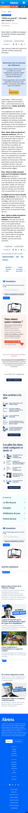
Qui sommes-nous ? (14, 794)
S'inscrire (6, 298)
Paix (22, 256)
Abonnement (14, 768)
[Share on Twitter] (18, 44)
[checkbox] (3, 293)
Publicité (14, 772)
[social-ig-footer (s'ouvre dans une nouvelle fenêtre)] (18, 785)
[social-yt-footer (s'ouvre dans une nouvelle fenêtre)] (9, 785)
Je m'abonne (5, 6)
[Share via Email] (21, 44)
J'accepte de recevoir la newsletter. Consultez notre (14, 294)
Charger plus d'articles (14, 435)
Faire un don (13, 92)
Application (14, 764)
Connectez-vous (20, 374)
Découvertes (14, 755)
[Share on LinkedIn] (16, 44)
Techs (4, 660)
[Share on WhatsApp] (24, 44)
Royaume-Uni (6, 572)
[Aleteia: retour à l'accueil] (14, 2)
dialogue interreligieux (8, 256)
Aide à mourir (6, 684)
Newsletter (14, 762)
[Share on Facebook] (13, 44)
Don (14, 770)
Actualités (3, 11)
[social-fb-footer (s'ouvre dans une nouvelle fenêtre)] (12, 785)
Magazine (14, 766)
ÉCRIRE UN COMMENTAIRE (14, 380)
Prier (22, 6)
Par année (14, 779)
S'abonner (9, 741)
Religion (9, 11)
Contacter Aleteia (14, 802)
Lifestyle (14, 751)
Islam (17, 256)
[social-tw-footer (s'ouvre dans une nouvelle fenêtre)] (15, 785)
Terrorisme (5, 260)
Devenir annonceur (14, 800)
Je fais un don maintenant (12, 342)
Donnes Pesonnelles (14, 805)
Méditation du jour (11, 513)
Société (5, 633)
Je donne (13, 6)
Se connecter (18, 741)
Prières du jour (9, 519)
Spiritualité (14, 753)
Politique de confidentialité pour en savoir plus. (14, 294)
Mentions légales (14, 797)
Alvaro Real (14, 23)
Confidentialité (14, 808)
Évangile (7, 508)
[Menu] (4, 3)
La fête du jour (9, 502)
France (4, 606)
